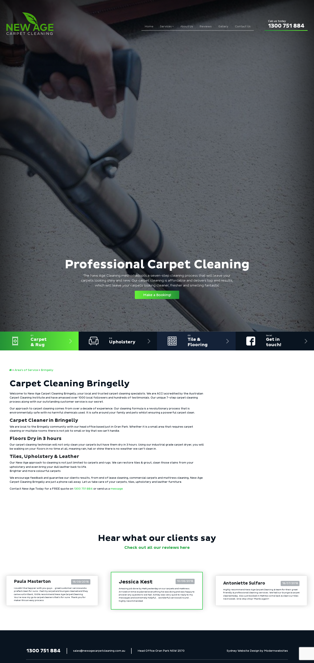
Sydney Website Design (243, 650)
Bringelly (47, 370)
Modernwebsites (276, 650)
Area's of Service (26, 370)
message (116, 488)
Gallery (223, 26)
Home (149, 26)
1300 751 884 (286, 24)
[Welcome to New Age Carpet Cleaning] (10, 370)
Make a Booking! (157, 295)
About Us (186, 26)
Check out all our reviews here (157, 547)
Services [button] (166, 26)
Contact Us (243, 26)
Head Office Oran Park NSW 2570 (161, 650)
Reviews (206, 26)
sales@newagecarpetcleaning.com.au (99, 650)
